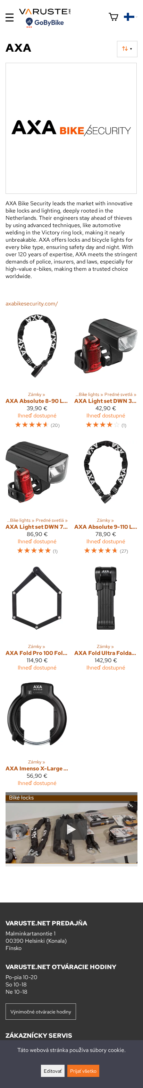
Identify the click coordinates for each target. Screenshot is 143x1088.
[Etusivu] (47, 18)
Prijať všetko (83, 1071)
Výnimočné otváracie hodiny (40, 1011)
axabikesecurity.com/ (32, 303)
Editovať (53, 1071)
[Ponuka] (10, 17)
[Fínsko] (130, 17)
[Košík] (113, 17)
